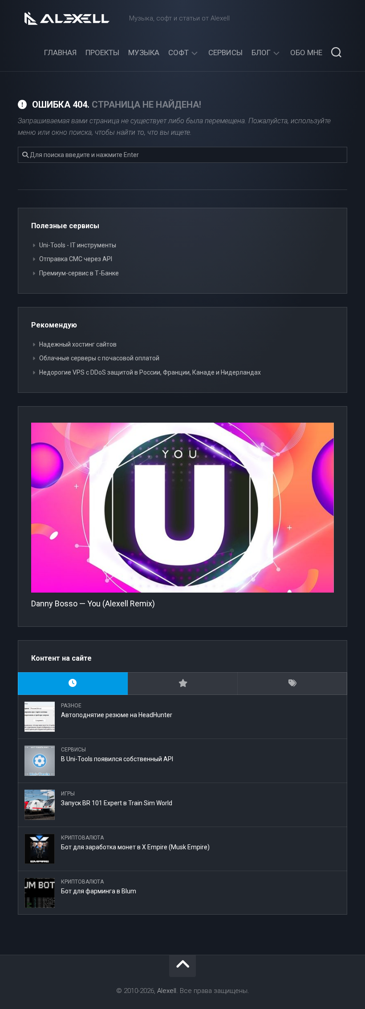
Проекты (102, 52)
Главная (60, 52)
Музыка (143, 52)
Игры (68, 794)
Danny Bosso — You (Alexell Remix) (93, 603)
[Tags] (292, 683)
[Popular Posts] (183, 683)
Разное (71, 705)
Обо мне (306, 52)
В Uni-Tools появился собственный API (117, 759)
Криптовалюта (82, 838)
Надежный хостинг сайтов (78, 344)
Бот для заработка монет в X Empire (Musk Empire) (135, 847)
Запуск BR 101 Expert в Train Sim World (116, 803)
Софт (178, 52)
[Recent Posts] (73, 683)
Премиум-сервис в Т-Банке (79, 273)
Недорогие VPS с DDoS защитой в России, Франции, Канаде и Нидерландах (150, 372)
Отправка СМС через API (75, 258)
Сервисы (225, 52)
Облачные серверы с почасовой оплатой (99, 358)
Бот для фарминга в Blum (98, 891)
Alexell (166, 991)
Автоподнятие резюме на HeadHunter (116, 714)
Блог (261, 52)
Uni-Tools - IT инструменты (77, 245)
